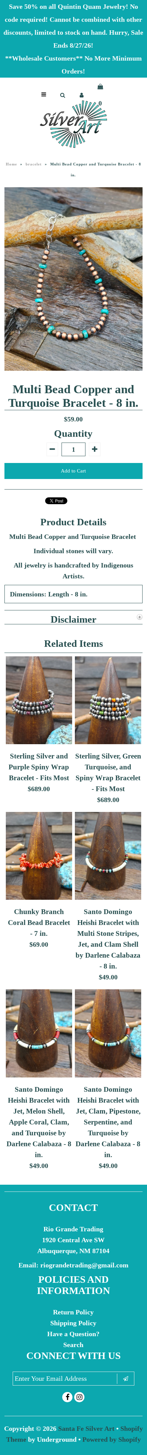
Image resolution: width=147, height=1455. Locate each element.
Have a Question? (73, 1334)
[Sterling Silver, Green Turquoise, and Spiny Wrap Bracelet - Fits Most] (108, 742)
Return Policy (73, 1312)
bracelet (34, 164)
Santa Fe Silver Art (86, 1428)
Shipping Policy (73, 1323)
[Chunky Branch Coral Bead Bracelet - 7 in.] (39, 897)
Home (11, 164)
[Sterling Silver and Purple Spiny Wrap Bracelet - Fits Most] (39, 742)
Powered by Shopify (111, 1439)
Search (73, 1344)
